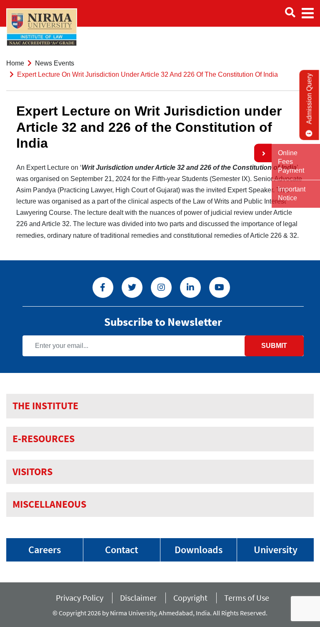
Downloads (198, 549)
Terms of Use (248, 597)
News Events (54, 63)
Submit (274, 345)
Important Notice (291, 193)
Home (15, 63)
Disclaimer (138, 597)
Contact (121, 549)
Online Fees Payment (291, 161)
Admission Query (309, 98)
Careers (44, 549)
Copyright (190, 597)
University (276, 549)
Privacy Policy (79, 597)
